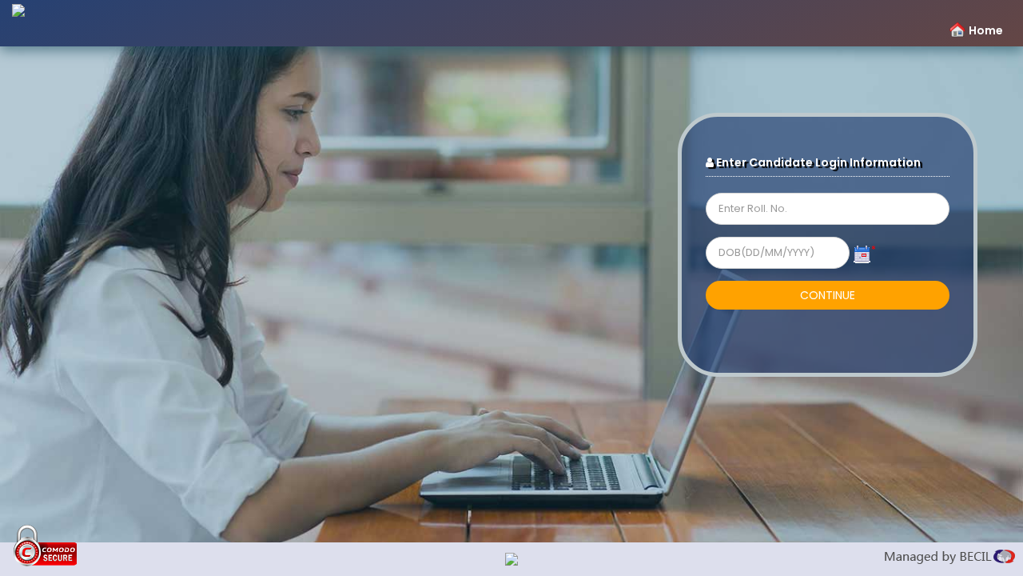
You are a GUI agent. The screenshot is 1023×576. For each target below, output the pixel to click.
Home (986, 30)
